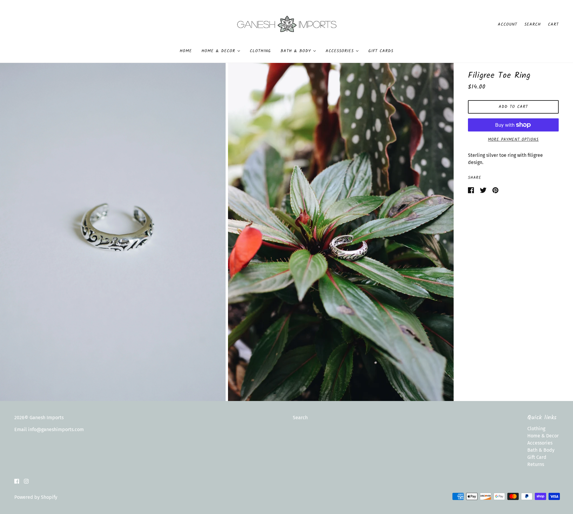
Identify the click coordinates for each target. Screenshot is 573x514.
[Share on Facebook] (472, 190)
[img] (16, 481)
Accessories (539, 443)
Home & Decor (543, 436)
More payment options (513, 140)
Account (507, 24)
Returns (535, 464)
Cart (553, 24)
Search (532, 24)
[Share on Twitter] (484, 190)
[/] (286, 24)
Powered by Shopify (35, 497)
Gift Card (536, 457)
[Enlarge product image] (113, 232)
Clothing (536, 428)
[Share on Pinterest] (495, 190)
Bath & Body (540, 450)
